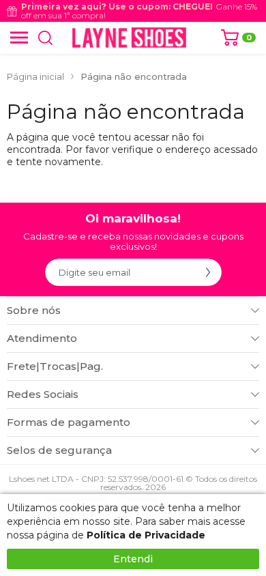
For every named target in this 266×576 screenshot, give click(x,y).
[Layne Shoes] (129, 37)
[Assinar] (208, 272)
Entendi (133, 559)
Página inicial (35, 76)
